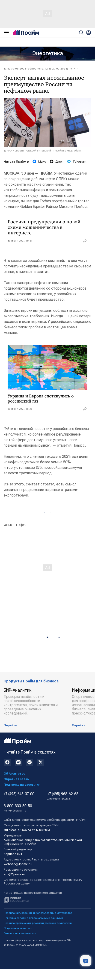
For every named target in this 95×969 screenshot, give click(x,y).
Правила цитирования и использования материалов (38, 912)
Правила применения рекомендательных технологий (38, 923)
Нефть (21, 525)
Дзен (59, 161)
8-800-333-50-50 (18, 808)
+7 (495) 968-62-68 (62, 796)
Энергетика (47, 53)
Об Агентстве (14, 773)
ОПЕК (8, 525)
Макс (42, 161)
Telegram (79, 161)
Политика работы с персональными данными (33, 918)
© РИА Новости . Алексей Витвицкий (27, 150)
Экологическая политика (20, 933)
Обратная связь (16, 779)
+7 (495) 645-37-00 (19, 794)
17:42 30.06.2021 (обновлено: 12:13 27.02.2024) (36, 68)
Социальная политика (18, 928)
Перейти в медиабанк (67, 150)
